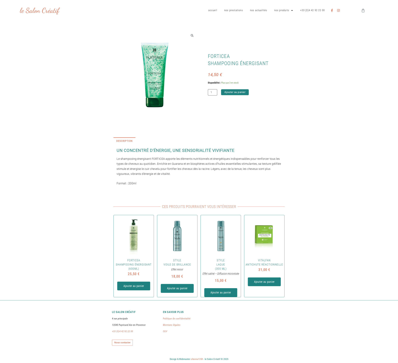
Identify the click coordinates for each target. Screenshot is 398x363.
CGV (165, 331)
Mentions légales (171, 325)
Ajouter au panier (235, 92)
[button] (192, 35)
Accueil (212, 10)
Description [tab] (124, 141)
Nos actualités (258, 10)
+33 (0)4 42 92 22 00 (312, 10)
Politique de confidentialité (177, 318)
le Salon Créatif (39, 10)
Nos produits (281, 10)
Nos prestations (233, 10)
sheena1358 (197, 359)
